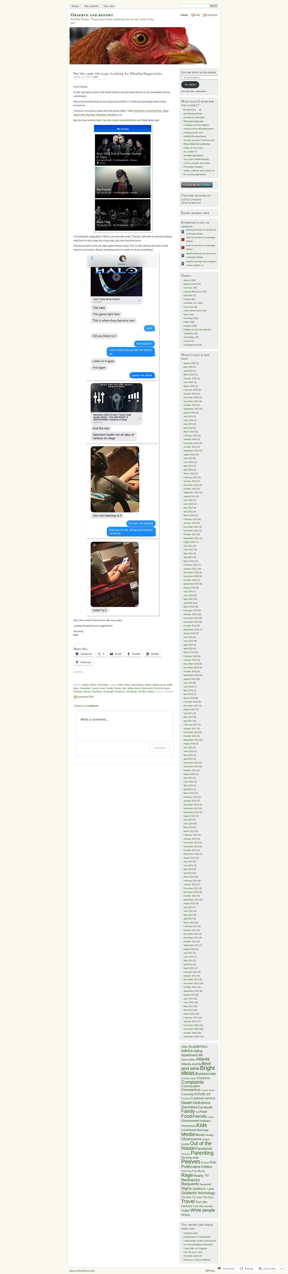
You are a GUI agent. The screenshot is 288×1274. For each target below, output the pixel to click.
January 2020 (190, 614)
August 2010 (189, 995)
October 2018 (190, 671)
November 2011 (190, 937)
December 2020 (191, 572)
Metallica (113, 114)
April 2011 (188, 964)
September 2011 (191, 945)
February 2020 (190, 610)
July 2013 (188, 861)
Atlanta (148, 685)
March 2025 (189, 386)
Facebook (205, 1107)
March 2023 (189, 473)
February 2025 (190, 390)
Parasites (185, 1154)
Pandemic (203, 1148)
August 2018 (189, 679)
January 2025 (190, 394)
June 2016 (188, 751)
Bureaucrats (205, 1074)
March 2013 (189, 877)
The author (91, 6)
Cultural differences (192, 291)
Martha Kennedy (194, 230)
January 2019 (190, 660)
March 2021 (189, 561)
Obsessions (147, 688)
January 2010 (190, 1021)
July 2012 (188, 907)
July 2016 (188, 747)
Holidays (205, 1120)
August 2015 (189, 774)
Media (130, 688)
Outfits (185, 1144)
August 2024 (189, 412)
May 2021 (188, 553)
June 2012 (188, 911)
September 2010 (191, 991)
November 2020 (191, 576)
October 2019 (190, 625)
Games (210, 1117)
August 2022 (189, 496)
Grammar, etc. (190, 303)
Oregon (206, 1139)
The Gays (197, 1197)
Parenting (77, 691)
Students (189, 1193)
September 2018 (191, 675)
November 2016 (191, 732)
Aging (197, 1051)
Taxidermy (188, 333)
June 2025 (188, 382)
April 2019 (188, 648)
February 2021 (190, 565)
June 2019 (188, 641)
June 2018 (188, 687)
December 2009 (191, 1025)
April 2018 (188, 694)
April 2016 (188, 759)
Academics (198, 1046)
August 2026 (189, 363)
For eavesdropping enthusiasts (198, 1244)
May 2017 (188, 717)
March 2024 (189, 431)
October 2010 (190, 987)
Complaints (85, 688)
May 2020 (188, 599)
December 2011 (190, 934)
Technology (102, 685)
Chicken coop (188, 1078)
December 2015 (191, 763)
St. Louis (208, 1188)
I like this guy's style (192, 1252)
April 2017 (188, 721)
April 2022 (188, 511)
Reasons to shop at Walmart (196, 1260)
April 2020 (188, 603)
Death (186, 1102)
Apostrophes (138, 685)
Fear (203, 1112)
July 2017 (188, 713)
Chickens (187, 288)
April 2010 (188, 1010)
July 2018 (188, 683)
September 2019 (191, 629)
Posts (197, 15)
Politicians (190, 1166)
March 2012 (189, 922)
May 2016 (188, 755)
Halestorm (139, 111)
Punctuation (108, 691)
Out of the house (162, 688)
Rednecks (190, 1180)
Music (93, 685)
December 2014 (191, 804)
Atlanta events (159, 685)
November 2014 (191, 808)
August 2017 (189, 709)
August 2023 (189, 454)
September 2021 (191, 538)
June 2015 (188, 782)
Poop (189, 1171)
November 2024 (191, 401)
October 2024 (190, 405)
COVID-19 (202, 1094)
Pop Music (97, 691)
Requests (120, 691)
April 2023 (188, 470)
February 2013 (190, 881)
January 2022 (190, 523)
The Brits (186, 1197)
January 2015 (190, 801)
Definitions (202, 1103)
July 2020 (188, 591)
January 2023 (190, 481)
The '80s (142, 691)
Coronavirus (190, 1090)
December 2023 (191, 443)
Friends (117, 688)
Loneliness (189, 1130)
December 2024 (191, 397)
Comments (211, 15)
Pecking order (190, 1157)
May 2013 (188, 869)
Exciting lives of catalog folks (197, 1237)
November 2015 (191, 766)
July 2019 (188, 637)
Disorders (189, 1107)
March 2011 (189, 968)
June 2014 (188, 823)
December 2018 (191, 664)
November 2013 (191, 846)
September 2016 (191, 740)
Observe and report (92, 15)
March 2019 (189, 652)
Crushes (185, 1098)
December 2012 (191, 888)
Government (190, 1121)
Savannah (205, 1184)
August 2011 (189, 949)
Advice (86, 685)
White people (202, 1210)
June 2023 (188, 462)
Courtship (187, 1094)
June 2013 (188, 865)
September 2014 (191, 812)
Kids (124, 688)
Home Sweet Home (192, 310)
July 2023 (188, 458)
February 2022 (190, 519)
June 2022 (188, 504)
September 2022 (191, 492)
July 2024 (188, 416)
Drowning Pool (154, 111)
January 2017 (190, 728)
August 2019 (189, 633)
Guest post (188, 307)
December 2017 (191, 705)
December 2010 (191, 979)
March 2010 (189, 1014)
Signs (186, 1188)
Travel (186, 341)
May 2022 (188, 508)
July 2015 (188, 778)
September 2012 (191, 899)
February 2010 (190, 1017)
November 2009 (191, 1029)
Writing (150, 691)
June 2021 (188, 549)
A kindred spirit (190, 1233)
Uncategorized (190, 345)
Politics (186, 322)
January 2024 (190, 439)
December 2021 (191, 527)
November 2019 (191, 622)
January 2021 (190, 569)
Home (75, 6)
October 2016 (190, 736)
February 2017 (190, 724)
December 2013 (191, 842)
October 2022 (190, 489)
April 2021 (188, 557)
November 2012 (191, 892)
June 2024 (188, 420)
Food (186, 1116)
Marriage (202, 1130)
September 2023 (191, 450)
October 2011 (189, 941)
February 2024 (190, 435)
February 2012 (190, 926)
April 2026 (188, 371)
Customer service (203, 1098)
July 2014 (188, 819)
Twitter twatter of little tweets (195, 197)
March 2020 (189, 607)
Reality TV (201, 1176)
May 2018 (188, 690)
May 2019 (188, 645)
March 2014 (189, 831)
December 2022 (191, 485)
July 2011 (187, 953)
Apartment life (189, 284)
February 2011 (190, 972)
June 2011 (188, 957)
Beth (96, 77)
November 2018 (191, 667)
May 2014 (188, 827)
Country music (98, 688)
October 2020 (190, 580)
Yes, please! (190, 84)
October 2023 (190, 447)
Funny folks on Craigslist (195, 1248)
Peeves (87, 691)
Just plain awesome (192, 1256)
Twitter (185, 1210)
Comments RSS (85, 696)
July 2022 (188, 500)
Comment (160, 747)
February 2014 (190, 835)
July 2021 (188, 546)
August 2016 (189, 743)
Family (110, 688)
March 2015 (189, 793)
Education (188, 295)
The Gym (208, 1197)
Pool (183, 1171)
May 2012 (188, 915)
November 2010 (191, 983)
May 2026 (188, 367)
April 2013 (188, 873)
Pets (213, 1162)
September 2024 (191, 409)
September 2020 (191, 584)
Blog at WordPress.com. (82, 1271)
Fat (197, 1112)
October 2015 (190, 770)
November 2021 (191, 530)
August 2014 (189, 816)
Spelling (197, 1188)
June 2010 (188, 1002)
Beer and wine (196, 1066)
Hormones (188, 1126)
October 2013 (190, 850)
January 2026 (190, 378)
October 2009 (190, 1033)
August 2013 (189, 858)
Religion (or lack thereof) (195, 329)
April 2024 (188, 428)
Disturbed (101, 114)
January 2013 (190, 884)
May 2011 (188, 960)
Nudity (210, 1135)
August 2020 (189, 588)
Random (187, 326)
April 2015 (188, 789)
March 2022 (189, 515)
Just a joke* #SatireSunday (196, 159)
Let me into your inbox (198, 72)
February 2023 (190, 477)
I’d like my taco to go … (194, 148)
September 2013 (191, 854)
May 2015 (188, 785)
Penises (205, 1163)
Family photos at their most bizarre (199, 1241)
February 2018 (190, 702)
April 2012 (188, 918)
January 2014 (190, 839)
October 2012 (190, 896)
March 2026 (189, 374)
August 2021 (189, 542)
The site (109, 6)
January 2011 (189, 976)
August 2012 (189, 903)
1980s (120, 685)
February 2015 (190, 797)
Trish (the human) (203, 1206)
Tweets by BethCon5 (191, 203)
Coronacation (190, 1086)
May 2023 (188, 466)
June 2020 (188, 595)
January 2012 (190, 930)
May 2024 (188, 424)
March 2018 (189, 698)
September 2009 (191, 1036)
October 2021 (190, 534)
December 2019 (191, 618)
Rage (187, 1175)
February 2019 (190, 656)
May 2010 (188, 1006)
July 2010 (188, 998)
